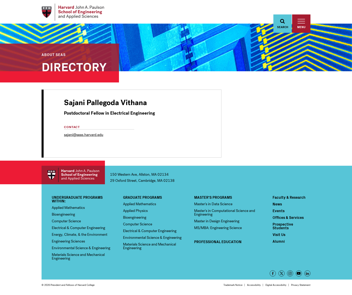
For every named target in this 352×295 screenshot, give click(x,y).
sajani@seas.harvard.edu (83, 134)
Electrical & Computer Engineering (78, 228)
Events (279, 211)
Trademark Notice (232, 285)
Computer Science (66, 221)
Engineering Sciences (68, 241)
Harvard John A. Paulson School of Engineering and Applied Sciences (73, 175)
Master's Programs (213, 197)
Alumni (279, 241)
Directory (74, 66)
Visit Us (279, 234)
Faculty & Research (289, 197)
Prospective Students (283, 226)
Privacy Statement (300, 285)
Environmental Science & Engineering (81, 248)
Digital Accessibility (275, 285)
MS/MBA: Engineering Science (218, 228)
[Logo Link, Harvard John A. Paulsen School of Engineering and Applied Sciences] (73, 12)
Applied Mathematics (68, 207)
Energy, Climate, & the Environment (79, 234)
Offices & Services (288, 217)
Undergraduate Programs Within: (77, 199)
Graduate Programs (142, 197)
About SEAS (54, 54)
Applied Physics (135, 211)
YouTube (299, 273)
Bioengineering (63, 214)
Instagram (290, 273)
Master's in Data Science (213, 204)
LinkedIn (307, 273)
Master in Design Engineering (216, 221)
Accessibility (254, 285)
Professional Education (218, 241)
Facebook (273, 273)
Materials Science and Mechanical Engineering (78, 256)
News (277, 204)
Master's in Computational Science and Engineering (224, 212)
